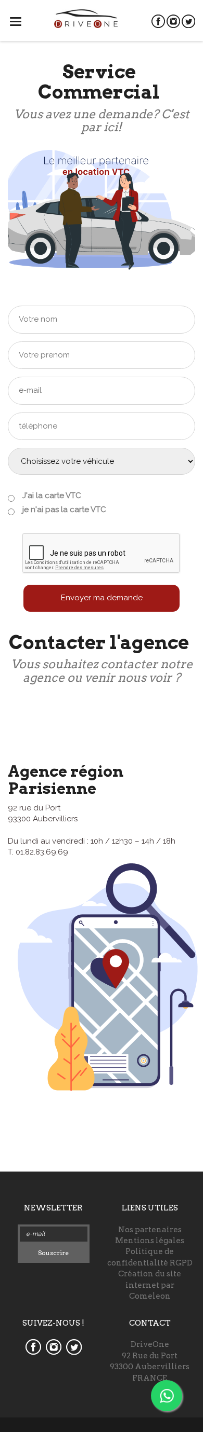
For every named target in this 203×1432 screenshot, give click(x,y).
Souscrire (53, 1253)
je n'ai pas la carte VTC (64, 509)
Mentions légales (149, 1240)
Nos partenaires (150, 1229)
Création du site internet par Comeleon (149, 1285)
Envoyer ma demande (102, 597)
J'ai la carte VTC (51, 495)
